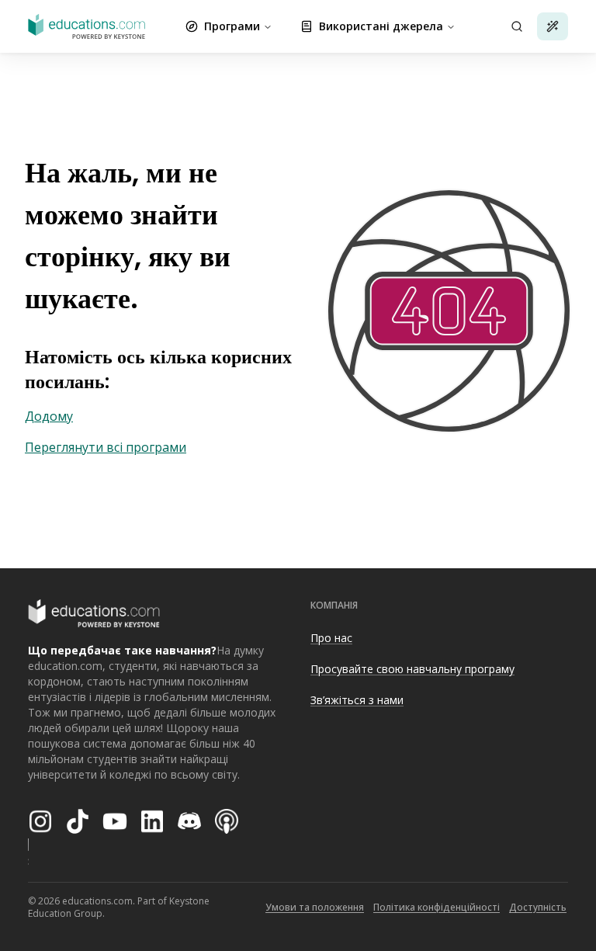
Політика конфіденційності (436, 907)
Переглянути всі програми (105, 447)
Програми (232, 26)
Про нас (331, 637)
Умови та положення (314, 907)
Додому (49, 416)
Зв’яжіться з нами (357, 699)
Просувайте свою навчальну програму (412, 668)
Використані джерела (381, 26)
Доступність (538, 907)
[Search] (517, 26)
